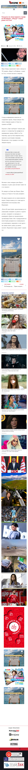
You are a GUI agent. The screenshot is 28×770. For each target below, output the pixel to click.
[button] (14, 9)
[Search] (25, 13)
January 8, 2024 (9, 174)
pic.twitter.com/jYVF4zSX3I (12, 168)
